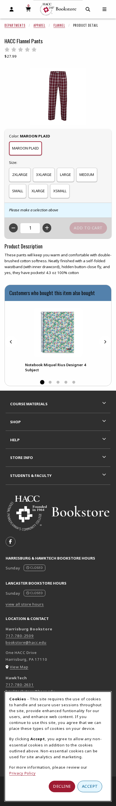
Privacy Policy (22, 773)
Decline (62, 786)
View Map (19, 666)
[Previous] (11, 342)
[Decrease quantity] (13, 227)
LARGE (65, 174)
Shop (15, 421)
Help (15, 439)
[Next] (105, 342)
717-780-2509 (20, 635)
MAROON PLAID (25, 148)
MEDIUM (86, 174)
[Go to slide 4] (66, 382)
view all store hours (25, 604)
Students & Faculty (31, 475)
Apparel (39, 25)
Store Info (21, 457)
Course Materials (29, 403)
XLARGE (38, 190)
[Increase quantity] (47, 227)
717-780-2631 (20, 684)
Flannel (59, 25)
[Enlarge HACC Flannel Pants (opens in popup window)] (58, 96)
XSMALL (59, 190)
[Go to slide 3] (58, 382)
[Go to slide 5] (73, 382)
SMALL (17, 190)
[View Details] (58, 332)
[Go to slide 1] (42, 382)
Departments (15, 25)
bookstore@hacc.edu (26, 642)
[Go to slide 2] (50, 382)
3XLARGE (44, 174)
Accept (90, 786)
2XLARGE (20, 174)
